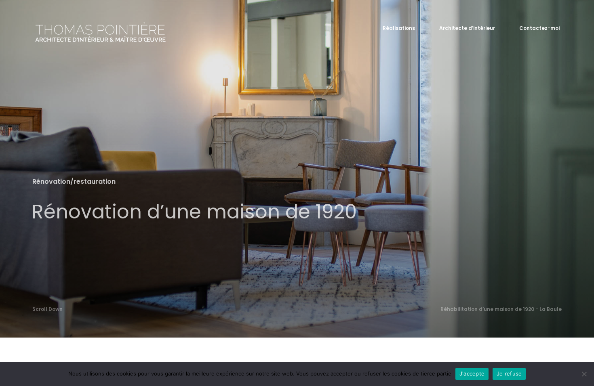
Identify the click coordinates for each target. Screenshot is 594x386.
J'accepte (471, 373)
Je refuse (509, 373)
